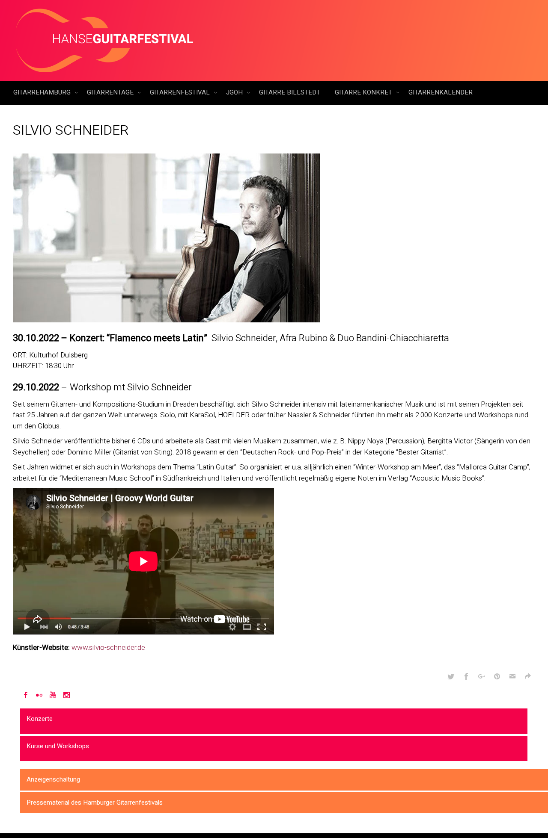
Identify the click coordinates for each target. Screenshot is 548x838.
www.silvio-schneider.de (108, 647)
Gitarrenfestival (180, 92)
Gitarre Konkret (364, 92)
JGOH (235, 92)
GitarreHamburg (42, 92)
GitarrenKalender (440, 92)
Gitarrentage (111, 92)
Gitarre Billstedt (289, 92)
